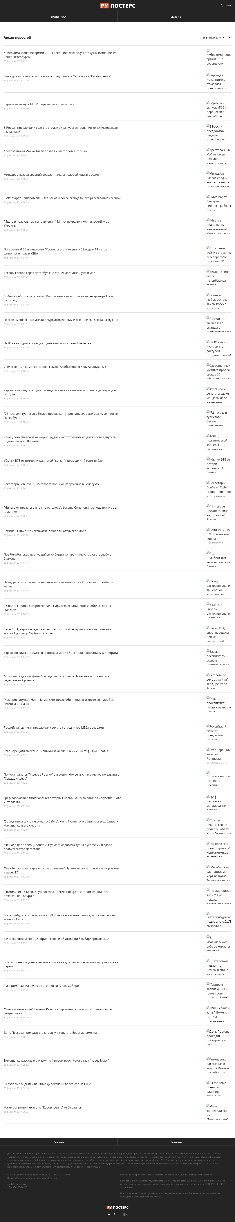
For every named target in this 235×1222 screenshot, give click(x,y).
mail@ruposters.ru (16, 1184)
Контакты (176, 1142)
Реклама (59, 1142)
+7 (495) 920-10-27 (17, 1187)
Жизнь (176, 16)
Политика (58, 16)
